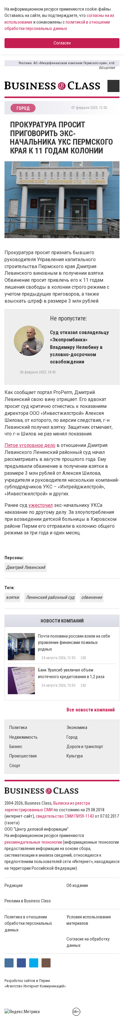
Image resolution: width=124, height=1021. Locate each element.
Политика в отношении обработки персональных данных (28, 923)
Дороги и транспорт (85, 746)
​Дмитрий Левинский (25, 567)
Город (72, 737)
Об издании (77, 885)
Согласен (62, 43)
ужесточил (41, 505)
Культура (75, 756)
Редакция (14, 885)
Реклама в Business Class (28, 901)
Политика (18, 727)
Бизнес (15, 746)
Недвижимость (23, 737)
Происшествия (23, 756)
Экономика (77, 727)
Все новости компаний (91, 710)
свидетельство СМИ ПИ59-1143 (65, 816)
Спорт (14, 765)
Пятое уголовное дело (30, 445)
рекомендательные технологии (33, 842)
